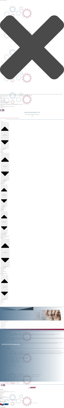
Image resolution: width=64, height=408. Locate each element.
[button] (32, 47)
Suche (0, 303)
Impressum (2, 107)
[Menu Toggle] (0, 120)
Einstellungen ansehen (8, 104)
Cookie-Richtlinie (2, 105)
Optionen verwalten (3, 100)
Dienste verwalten (3, 101)
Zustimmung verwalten (2, 407)
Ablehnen (5, 104)
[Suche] (1, 306)
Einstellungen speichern (14, 104)
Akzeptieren (1, 104)
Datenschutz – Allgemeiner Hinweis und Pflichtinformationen (7, 106)
